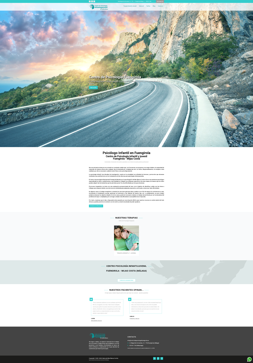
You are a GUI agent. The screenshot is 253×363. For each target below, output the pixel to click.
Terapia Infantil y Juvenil (129, 6)
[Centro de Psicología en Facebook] (90, 1)
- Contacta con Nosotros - (126, 280)
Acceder (126, 242)
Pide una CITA (160, 1)
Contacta (160, 6)
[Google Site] (92, 1)
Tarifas (148, 6)
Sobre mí (141, 6)
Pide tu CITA (93, 89)
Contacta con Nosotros (96, 205)
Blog (154, 6)
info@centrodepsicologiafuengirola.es (138, 340)
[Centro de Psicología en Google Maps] (94, 1)
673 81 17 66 (148, 1)
